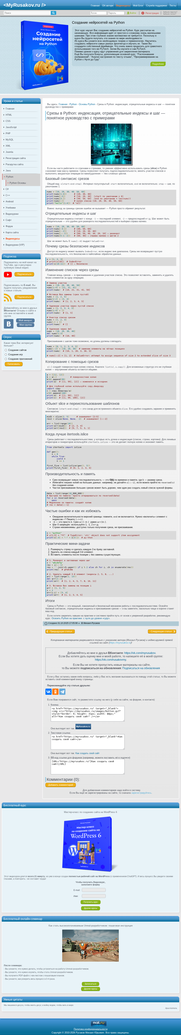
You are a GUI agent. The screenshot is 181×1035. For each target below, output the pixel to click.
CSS (8, 121)
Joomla (9, 152)
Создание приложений (20, 359)
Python (9, 176)
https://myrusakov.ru (120, 642)
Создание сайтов (17, 350)
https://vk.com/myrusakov (139, 652)
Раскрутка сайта (14, 164)
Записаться (90, 984)
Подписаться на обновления (141, 668)
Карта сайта (12, 232)
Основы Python (87, 104)
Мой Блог (138, 5)
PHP (8, 133)
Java (8, 170)
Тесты (173, 5)
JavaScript (11, 127)
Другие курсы (90, 908)
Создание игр (15, 354)
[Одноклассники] (55, 692)
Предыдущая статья (61, 631)
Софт (8, 220)
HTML (9, 115)
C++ (8, 195)
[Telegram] (62, 692)
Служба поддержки (156, 5)
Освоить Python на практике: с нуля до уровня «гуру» (81, 618)
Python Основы (18, 183)
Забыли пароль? (170, 12)
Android (9, 201)
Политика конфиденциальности (90, 1029)
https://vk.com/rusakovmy (110, 659)
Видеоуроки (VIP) (15, 244)
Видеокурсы (123, 5)
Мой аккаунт (25, 320)
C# (7, 189)
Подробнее (158, 64)
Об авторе (107, 5)
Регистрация (152, 13)
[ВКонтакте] (48, 692)
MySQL (9, 139)
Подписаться (24, 274)
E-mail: (77, 890)
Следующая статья (161, 631)
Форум (9, 226)
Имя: (76, 896)
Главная (95, 5)
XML (8, 145)
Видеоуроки (12, 214)
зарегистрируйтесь (141, 793)
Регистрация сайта (16, 158)
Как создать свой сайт (87, 753)
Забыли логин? (169, 14)
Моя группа (25, 324)
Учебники (11, 207)
